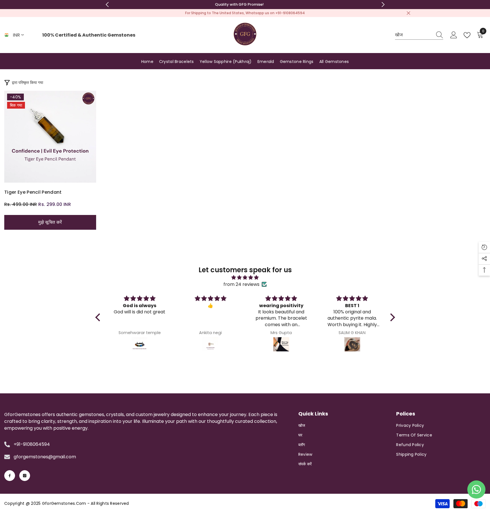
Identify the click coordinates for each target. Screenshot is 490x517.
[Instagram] (24, 475)
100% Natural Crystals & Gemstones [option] (245, 4)
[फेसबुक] (9, 475)
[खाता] (453, 35)
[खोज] (419, 35)
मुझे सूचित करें (50, 222)
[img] (245, 277)
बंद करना (408, 13)
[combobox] (413, 35)
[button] (484, 247)
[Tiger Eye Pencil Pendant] (50, 137)
